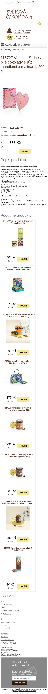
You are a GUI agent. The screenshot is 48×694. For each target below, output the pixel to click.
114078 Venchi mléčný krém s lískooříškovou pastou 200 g (18, 409)
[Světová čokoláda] (24, 20)
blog (34, 2)
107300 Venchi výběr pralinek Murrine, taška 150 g (18, 362)
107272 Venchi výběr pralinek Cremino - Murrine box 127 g (18, 269)
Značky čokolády (7, 604)
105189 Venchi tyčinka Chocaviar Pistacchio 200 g (18, 222)
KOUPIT (25, 152)
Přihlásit (27, 33)
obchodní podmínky (18, 2)
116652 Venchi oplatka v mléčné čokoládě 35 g (18, 549)
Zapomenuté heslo (7, 640)
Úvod (2, 619)
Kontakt (3, 625)
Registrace (18, 33)
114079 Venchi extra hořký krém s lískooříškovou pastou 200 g (18, 456)
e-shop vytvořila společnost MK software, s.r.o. (29, 690)
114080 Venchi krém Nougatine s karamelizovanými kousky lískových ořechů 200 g (18, 503)
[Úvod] (1, 50)
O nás (3, 608)
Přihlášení (4, 637)
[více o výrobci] (21, 128)
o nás (29, 2)
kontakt (8, 4)
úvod (8, 2)
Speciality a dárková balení (14, 50)
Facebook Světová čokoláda (11, 611)
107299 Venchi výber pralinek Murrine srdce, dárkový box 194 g (18, 315)
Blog (2, 601)
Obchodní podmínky (8, 622)
